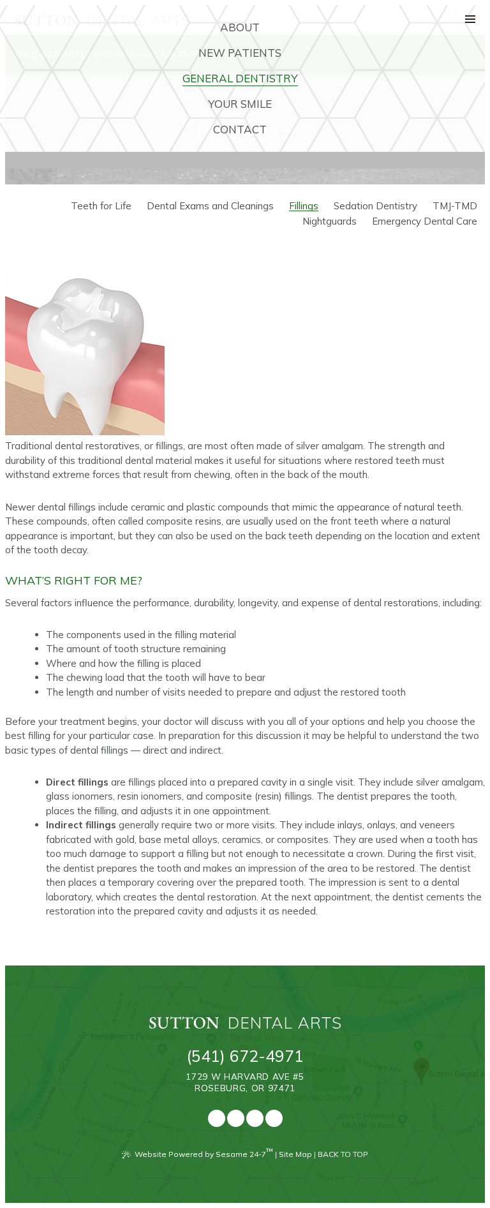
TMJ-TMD (455, 206)
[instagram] (274, 1118)
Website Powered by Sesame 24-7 (204, 1152)
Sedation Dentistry (375, 206)
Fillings (303, 206)
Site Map (295, 1154)
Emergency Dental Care (424, 221)
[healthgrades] (255, 1118)
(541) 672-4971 (245, 1056)
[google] (235, 1118)
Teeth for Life (101, 206)
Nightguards (329, 221)
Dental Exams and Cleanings (210, 206)
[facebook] (216, 1118)
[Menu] (471, 19)
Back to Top (343, 1154)
